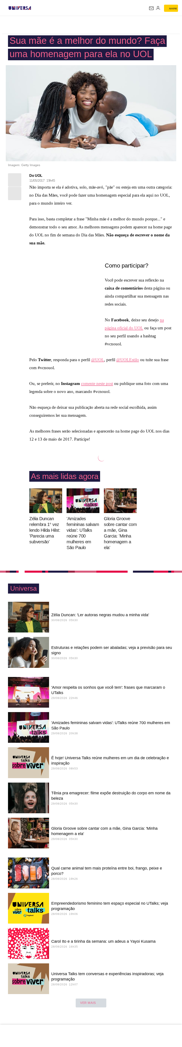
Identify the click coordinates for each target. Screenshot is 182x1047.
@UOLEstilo (127, 359)
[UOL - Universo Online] (34, 8)
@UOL (97, 359)
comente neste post (97, 383)
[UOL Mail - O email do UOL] (151, 8)
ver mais (88, 1003)
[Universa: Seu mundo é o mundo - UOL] (19, 8)
